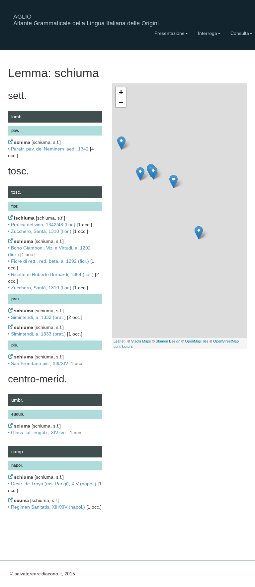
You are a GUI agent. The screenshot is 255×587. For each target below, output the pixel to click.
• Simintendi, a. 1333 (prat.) (37, 317)
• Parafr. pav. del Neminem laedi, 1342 (48, 148)
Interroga (207, 33)
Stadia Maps (141, 340)
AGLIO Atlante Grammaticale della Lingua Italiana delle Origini (86, 19)
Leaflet (119, 340)
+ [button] (121, 92)
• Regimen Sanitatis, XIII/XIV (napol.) (46, 507)
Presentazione (169, 33)
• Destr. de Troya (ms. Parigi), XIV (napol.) (52, 483)
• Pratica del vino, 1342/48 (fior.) (41, 224)
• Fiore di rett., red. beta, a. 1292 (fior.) (48, 261)
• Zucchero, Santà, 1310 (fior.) (39, 231)
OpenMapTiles (197, 340)
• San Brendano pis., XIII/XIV (38, 363)
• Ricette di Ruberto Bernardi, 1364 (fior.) (51, 274)
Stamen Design (168, 340)
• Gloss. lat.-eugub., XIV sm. (37, 432)
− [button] (121, 102)
